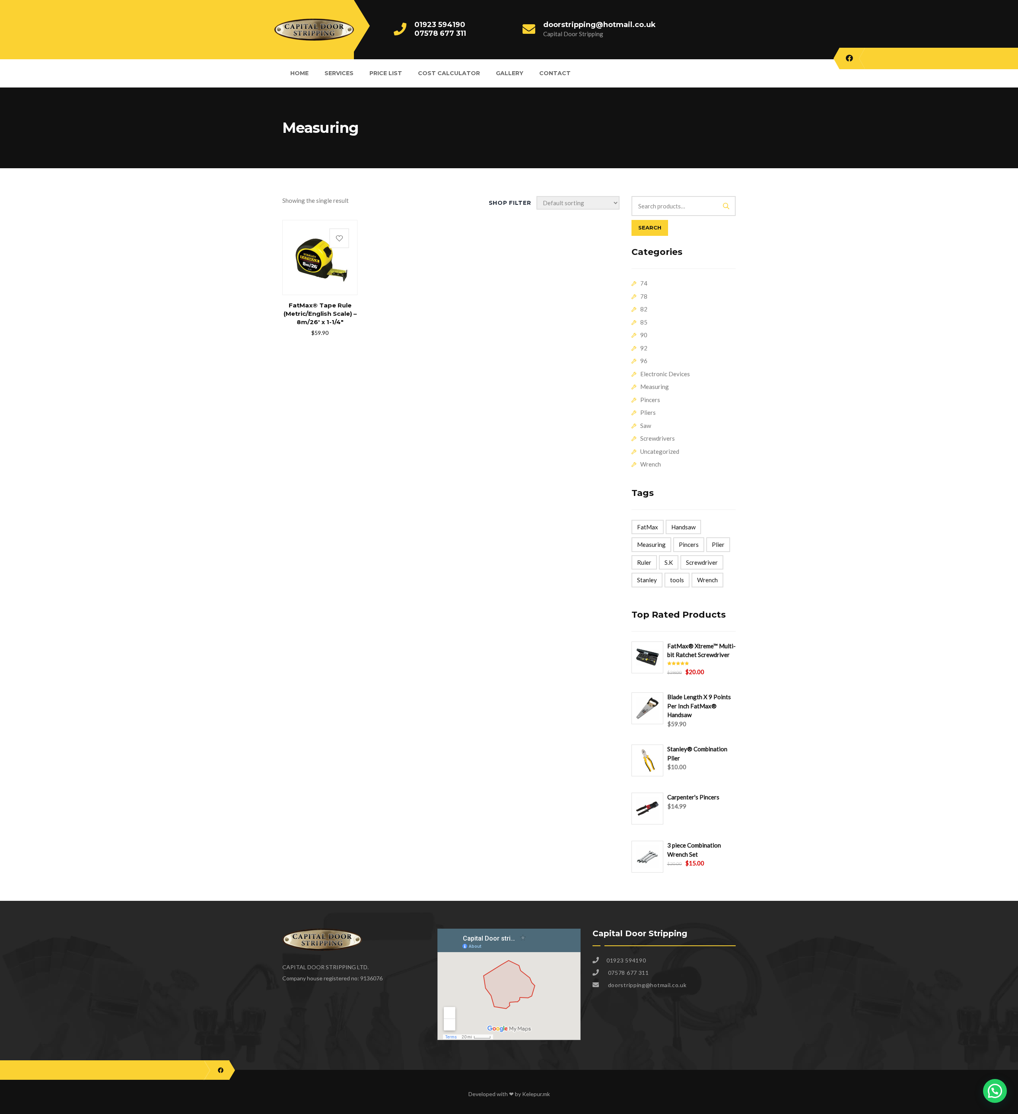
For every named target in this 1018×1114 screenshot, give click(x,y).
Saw (645, 425)
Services (339, 73)
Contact (555, 73)
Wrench (650, 464)
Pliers (648, 412)
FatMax (647, 527)
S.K (668, 562)
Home (299, 73)
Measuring (654, 386)
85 (643, 322)
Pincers (650, 399)
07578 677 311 (440, 33)
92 (643, 348)
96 (643, 360)
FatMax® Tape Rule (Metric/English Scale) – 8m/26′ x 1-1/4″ (320, 313)
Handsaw (683, 527)
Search (649, 227)
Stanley (647, 579)
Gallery (509, 73)
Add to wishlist (339, 238)
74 (643, 283)
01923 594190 (439, 24)
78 (643, 296)
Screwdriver (702, 562)
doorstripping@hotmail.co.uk (599, 24)
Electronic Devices (665, 373)
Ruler (644, 562)
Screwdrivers (657, 438)
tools (677, 579)
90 (643, 334)
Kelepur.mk (536, 1094)
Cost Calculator (449, 73)
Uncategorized (659, 451)
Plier (718, 544)
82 (643, 309)
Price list (385, 73)
